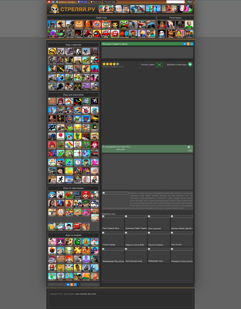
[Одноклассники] (188, 43)
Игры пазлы (120, 149)
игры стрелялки (81, 294)
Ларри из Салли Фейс (135, 245)
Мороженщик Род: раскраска (115, 261)
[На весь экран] (159, 67)
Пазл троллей (154, 228)
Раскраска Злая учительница (184, 261)
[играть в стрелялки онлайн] (72, 13)
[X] (78, 284)
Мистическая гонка (134, 261)
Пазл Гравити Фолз (111, 228)
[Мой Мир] (191, 43)
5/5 (117, 64)
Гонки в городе (109, 244)
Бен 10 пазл (176, 244)
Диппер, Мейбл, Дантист (182, 228)
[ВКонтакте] (184, 43)
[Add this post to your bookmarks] (190, 66)
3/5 (110, 64)
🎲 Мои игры (82, 2)
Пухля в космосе (155, 245)
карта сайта (92, 294)
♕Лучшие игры (109, 2)
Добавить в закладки (67, 2)
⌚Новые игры (95, 2)
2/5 (107, 64)
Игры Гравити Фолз (123, 147)
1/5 (104, 64)
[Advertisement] (147, 52)
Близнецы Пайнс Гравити (136, 228)
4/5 (114, 64)
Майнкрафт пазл (155, 261)
